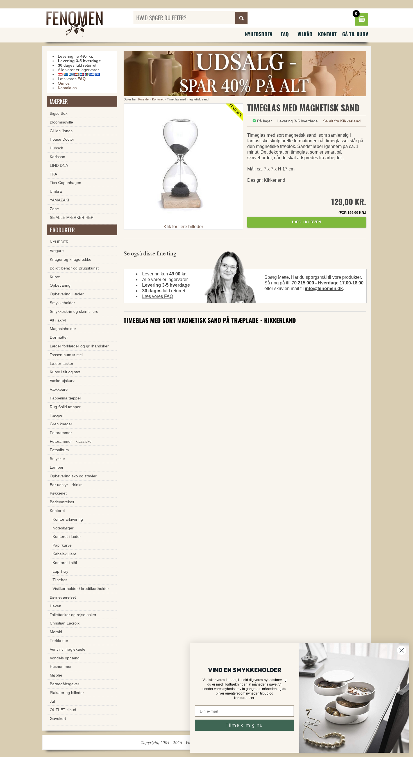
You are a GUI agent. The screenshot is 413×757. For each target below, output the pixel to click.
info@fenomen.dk (324, 288)
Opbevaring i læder (67, 294)
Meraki (56, 632)
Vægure (57, 250)
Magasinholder (63, 328)
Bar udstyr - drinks (66, 484)
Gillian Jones (61, 131)
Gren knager (61, 424)
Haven (55, 606)
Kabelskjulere (64, 554)
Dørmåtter (59, 337)
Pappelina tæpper (65, 398)
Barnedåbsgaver (64, 684)
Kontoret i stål (65, 562)
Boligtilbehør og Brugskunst (74, 268)
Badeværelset (62, 502)
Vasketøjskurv (62, 380)
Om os (64, 83)
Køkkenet (58, 493)
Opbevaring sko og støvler (73, 476)
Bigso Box (58, 113)
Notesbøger (63, 528)
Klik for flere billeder (183, 226)
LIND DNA (59, 165)
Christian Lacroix (65, 623)
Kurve (55, 277)
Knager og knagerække (70, 259)
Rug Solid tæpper (65, 407)
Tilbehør (60, 580)
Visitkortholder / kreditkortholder (81, 588)
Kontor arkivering (68, 519)
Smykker (57, 458)
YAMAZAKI (59, 200)
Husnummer (61, 666)
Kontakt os (67, 88)
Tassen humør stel (66, 354)
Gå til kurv (355, 34)
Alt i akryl (58, 320)
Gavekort (58, 718)
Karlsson (57, 156)
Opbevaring (60, 285)
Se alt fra (342, 121)
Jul (52, 701)
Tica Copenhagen (65, 182)
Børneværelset (63, 597)
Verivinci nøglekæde (67, 649)
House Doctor (62, 139)
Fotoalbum (59, 450)
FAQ (285, 34)
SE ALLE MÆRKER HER (72, 217)
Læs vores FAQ (157, 296)
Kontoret (158, 99)
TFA (53, 174)
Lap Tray (60, 571)
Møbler (56, 675)
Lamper (56, 467)
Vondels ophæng (65, 658)
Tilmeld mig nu (244, 725)
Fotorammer (61, 432)
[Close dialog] (402, 650)
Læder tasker (61, 363)
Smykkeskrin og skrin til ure (74, 311)
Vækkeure (59, 389)
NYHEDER (59, 242)
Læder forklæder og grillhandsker (79, 346)
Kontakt (327, 34)
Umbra (56, 191)
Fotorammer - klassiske (71, 441)
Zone (54, 208)
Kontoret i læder (67, 536)
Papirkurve (62, 545)
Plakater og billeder (67, 692)
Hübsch (56, 148)
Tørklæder (59, 640)
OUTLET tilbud (63, 709)
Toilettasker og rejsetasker (73, 614)
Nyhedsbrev (258, 34)
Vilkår (305, 34)
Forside (143, 99)
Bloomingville (61, 122)
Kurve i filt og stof (65, 372)
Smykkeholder (62, 302)
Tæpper (57, 415)
